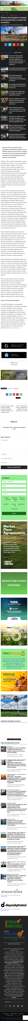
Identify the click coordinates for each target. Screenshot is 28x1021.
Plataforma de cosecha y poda (13, 668)
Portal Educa (21, 1013)
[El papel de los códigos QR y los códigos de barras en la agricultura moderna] (4, 93)
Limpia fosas (21, 666)
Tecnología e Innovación (14, 15)
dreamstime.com (4, 896)
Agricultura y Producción (3, 102)
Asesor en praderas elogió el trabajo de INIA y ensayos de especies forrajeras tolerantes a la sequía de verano (7, 409)
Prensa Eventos (10, 1015)
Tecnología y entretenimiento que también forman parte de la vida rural (17, 85)
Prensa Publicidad (8, 938)
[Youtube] (22, 1006)
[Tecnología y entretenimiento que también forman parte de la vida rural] (4, 86)
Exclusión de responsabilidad (19, 1018)
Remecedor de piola (12, 666)
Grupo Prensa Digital (7, 1018)
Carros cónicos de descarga (12, 663)
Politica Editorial (9, 1019)
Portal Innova (6, 1013)
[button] (26, 9)
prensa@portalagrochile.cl (17, 1002)
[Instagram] (10, 1006)
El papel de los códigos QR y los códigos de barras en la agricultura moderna (17, 93)
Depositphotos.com (5, 910)
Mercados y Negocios (3, 59)
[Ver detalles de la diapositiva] (14, 375)
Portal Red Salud (13, 1013)
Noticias (7, 15)
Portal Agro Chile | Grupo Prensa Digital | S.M (12, 24)
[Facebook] (5, 1006)
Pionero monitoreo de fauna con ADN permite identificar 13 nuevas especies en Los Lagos (21, 408)
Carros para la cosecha (7, 658)
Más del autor (18, 52)
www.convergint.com (15, 327)
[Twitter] (18, 1006)
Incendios (2, 15)
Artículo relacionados (7, 52)
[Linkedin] (14, 1006)
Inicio (2, 12)
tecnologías (15, 388)
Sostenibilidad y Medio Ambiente (4, 120)
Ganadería (3, 129)
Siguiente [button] (25, 374)
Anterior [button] (2, 374)
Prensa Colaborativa (19, 938)
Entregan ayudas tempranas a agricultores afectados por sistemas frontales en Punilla (17, 135)
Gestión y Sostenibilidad (4, 71)
